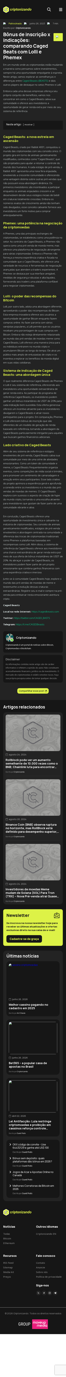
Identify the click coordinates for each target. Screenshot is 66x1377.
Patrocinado (15, 23)
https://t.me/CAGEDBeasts (29, 624)
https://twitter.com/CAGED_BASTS (31, 618)
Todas (6, 1233)
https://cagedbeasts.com (45, 611)
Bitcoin (7, 1238)
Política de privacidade (49, 1276)
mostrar (29, 124)
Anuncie (40, 1267)
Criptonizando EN (46, 1233)
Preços (7, 1276)
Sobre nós (42, 1272)
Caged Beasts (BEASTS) (35, 80)
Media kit (8, 1272)
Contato (40, 1262)
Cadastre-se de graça (24, 939)
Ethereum (9, 1243)
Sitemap (8, 1267)
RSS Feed (8, 1262)
